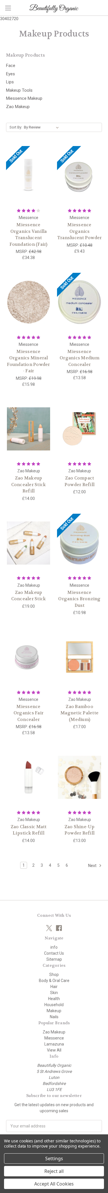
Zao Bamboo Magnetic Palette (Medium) (79, 713)
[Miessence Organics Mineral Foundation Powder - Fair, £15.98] (28, 302)
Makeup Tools (19, 90)
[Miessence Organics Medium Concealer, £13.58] (79, 302)
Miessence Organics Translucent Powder (79, 231)
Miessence (54, 1038)
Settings (54, 1158)
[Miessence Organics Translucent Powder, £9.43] (79, 175)
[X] (49, 928)
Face (10, 65)
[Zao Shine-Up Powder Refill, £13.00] (79, 777)
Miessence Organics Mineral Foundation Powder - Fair (28, 361)
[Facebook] (59, 928)
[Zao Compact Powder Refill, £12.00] (79, 428)
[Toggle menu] (8, 8)
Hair (54, 986)
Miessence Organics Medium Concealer (79, 358)
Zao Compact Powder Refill (79, 481)
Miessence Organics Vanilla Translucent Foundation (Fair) (28, 234)
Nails (54, 1016)
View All (54, 1050)
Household (54, 1004)
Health (54, 998)
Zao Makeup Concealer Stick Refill (28, 484)
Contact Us (54, 953)
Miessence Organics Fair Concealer (28, 713)
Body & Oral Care (54, 980)
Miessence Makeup (24, 98)
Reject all (54, 1171)
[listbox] (42, 127)
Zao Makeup (18, 106)
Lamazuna (54, 1044)
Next (92, 865)
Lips (10, 82)
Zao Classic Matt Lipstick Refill (29, 830)
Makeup (54, 1010)
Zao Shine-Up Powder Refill (80, 830)
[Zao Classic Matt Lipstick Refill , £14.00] (28, 777)
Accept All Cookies (54, 1184)
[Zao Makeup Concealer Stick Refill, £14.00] (28, 428)
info (54, 947)
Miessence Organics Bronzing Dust (79, 599)
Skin (54, 992)
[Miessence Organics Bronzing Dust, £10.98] (79, 543)
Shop (54, 974)
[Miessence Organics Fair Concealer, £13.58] (28, 657)
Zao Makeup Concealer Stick (28, 596)
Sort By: (16, 127)
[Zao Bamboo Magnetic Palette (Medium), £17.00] (79, 657)
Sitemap (54, 959)
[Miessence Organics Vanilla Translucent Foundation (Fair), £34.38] (28, 175)
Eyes (10, 73)
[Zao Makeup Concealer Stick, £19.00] (28, 543)
